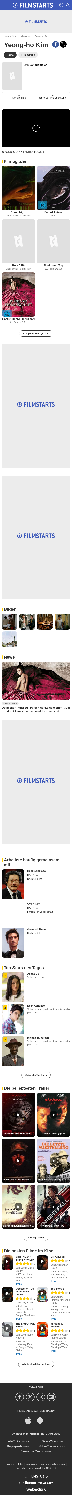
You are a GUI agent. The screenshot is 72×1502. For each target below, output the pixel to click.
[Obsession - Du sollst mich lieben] (7, 1294)
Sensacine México (32, 1451)
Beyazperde (14, 1446)
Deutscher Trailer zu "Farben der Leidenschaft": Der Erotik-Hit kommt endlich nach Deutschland (36, 709)
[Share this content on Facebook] (55, 44)
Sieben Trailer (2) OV (53, 1133)
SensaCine (49, 1441)
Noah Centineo (36, 1005)
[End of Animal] (53, 188)
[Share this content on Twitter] (63, 44)
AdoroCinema (47, 1446)
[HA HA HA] (18, 241)
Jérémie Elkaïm (36, 929)
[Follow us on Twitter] (31, 1397)
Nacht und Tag (53, 265)
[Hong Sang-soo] (13, 884)
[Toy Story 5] (42, 1294)
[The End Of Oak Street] (7, 1329)
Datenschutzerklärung (26, 1468)
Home (6, 36)
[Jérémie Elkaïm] (13, 943)
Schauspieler (26, 36)
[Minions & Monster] (42, 1329)
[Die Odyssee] (42, 1262)
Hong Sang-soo (36, 870)
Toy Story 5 (57, 1288)
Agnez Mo (33, 973)
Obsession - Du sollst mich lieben (25, 1291)
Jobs (20, 1464)
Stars (14, 36)
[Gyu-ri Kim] (13, 913)
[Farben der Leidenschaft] (18, 294)
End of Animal (53, 212)
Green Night (18, 212)
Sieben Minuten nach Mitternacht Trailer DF (19, 1225)
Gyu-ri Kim (33, 903)
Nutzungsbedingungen (53, 1464)
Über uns (9, 1464)
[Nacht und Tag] (53, 241)
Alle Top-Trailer (36, 1237)
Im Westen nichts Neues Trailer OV (19, 1179)
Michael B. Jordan (38, 1037)
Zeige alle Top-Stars (36, 1075)
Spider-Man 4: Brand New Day (25, 1258)
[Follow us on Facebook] (20, 1397)
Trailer (19, 1284)
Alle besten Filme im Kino (36, 1364)
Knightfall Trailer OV (53, 1225)
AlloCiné (13, 1441)
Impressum (31, 1464)
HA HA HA (18, 265)
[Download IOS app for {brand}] (30, 1420)
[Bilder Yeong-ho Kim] (9, 621)
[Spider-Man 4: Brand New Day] (7, 1262)
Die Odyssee (58, 1256)
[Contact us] (52, 1397)
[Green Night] (18, 188)
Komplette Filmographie (36, 333)
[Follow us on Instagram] (41, 1397)
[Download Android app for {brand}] (42, 1420)
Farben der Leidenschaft (18, 318)
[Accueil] (33, 5)
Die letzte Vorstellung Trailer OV (54, 1179)
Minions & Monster (57, 1325)
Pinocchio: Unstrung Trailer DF (19, 1133)
